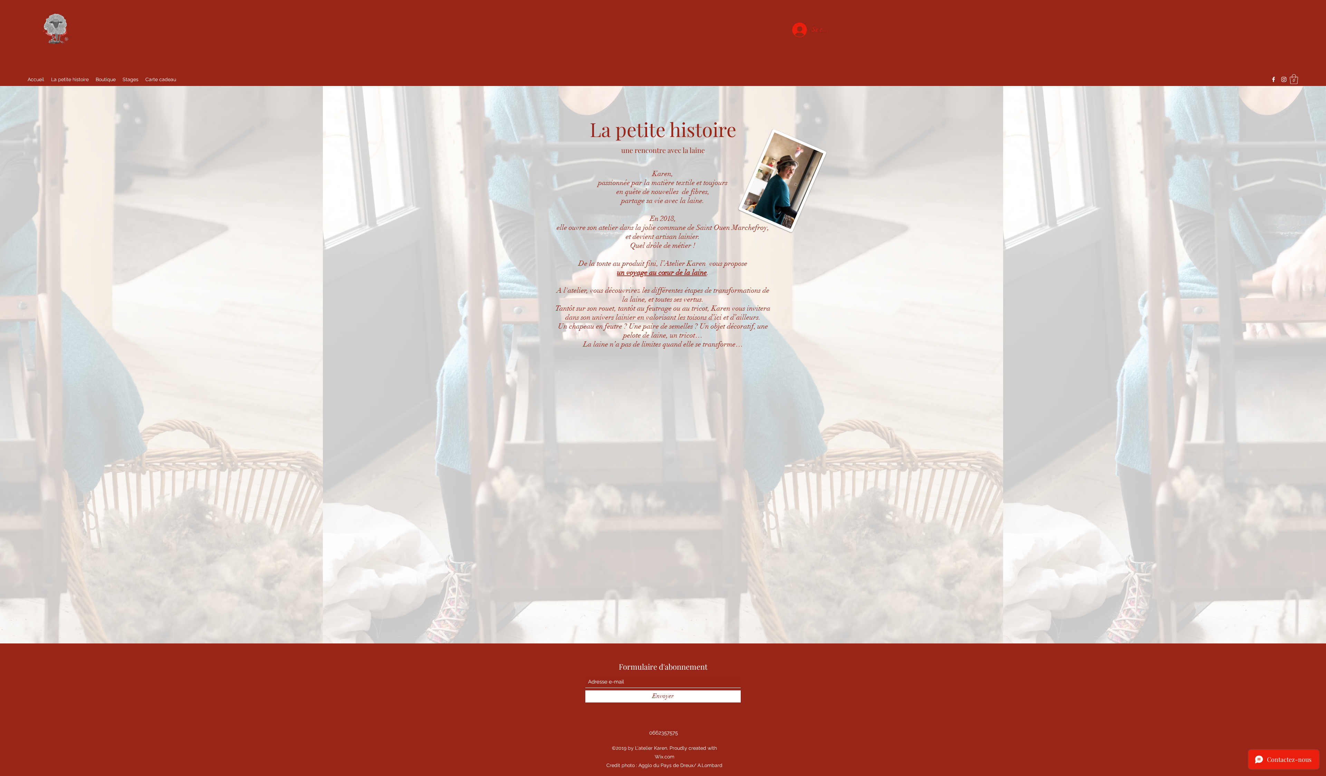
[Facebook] (1273, 79)
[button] (1294, 79)
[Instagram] (1283, 79)
